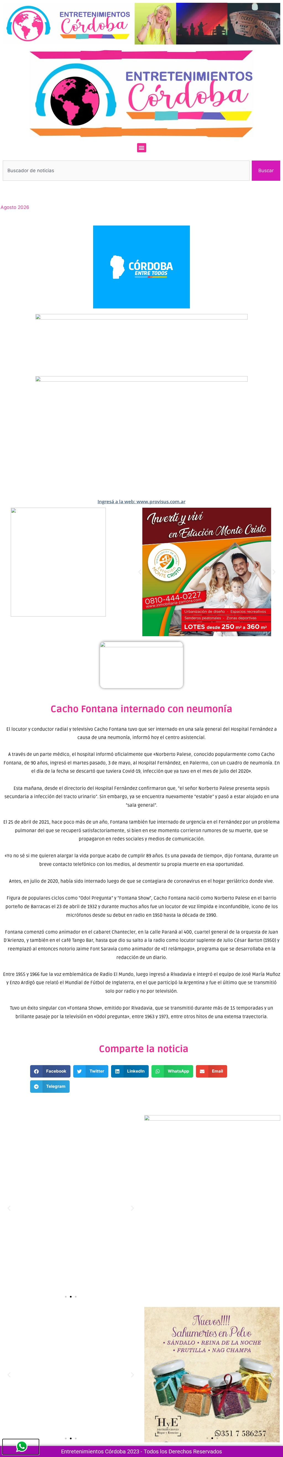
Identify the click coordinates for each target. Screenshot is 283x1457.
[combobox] (126, 171)
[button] (141, 147)
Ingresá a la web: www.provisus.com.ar (141, 501)
